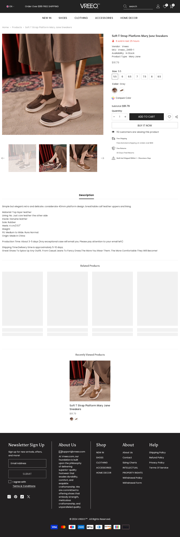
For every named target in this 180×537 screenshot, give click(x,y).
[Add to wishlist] (169, 116)
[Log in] (158, 6)
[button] (3, 158)
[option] (52, 84)
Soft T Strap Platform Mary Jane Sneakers (90, 407)
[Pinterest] (15, 496)
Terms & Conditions (24, 486)
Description (86, 195)
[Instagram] (9, 496)
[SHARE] (175, 116)
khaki (76, 419)
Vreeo (125, 46)
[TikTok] (22, 496)
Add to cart (146, 116)
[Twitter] (28, 496)
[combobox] (141, 6)
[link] (22, 330)
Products (17, 27)
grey (72, 419)
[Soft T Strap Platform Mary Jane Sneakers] (90, 381)
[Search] (138, 6)
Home (5, 27)
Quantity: (117, 111)
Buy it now (145, 125)
